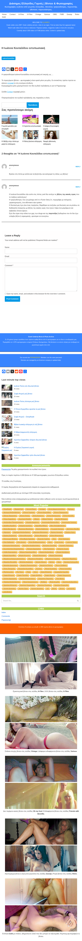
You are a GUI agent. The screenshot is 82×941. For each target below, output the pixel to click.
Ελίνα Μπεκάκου (56, 535)
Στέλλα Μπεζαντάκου (27, 578)
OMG (55, 14)
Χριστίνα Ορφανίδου (27, 585)
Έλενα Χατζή (24, 516)
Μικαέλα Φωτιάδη (10, 562)
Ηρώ (50, 542)
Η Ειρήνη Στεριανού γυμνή (24, 447)
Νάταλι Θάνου (41, 562)
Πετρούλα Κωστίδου (25, 569)
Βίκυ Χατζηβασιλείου (57, 526)
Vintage (38, 14)
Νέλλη (51, 562)
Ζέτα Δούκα (21, 542)
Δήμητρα (7, 532)
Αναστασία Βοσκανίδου (50, 522)
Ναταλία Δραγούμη (10, 565)
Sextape (42, 509)
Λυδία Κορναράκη (10, 552)
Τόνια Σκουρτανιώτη (30, 582)
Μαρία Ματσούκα (39, 555)
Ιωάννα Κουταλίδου (8, 58)
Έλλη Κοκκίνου (38, 516)
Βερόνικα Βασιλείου (26, 529)
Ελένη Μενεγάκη (26, 535)
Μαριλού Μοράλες (69, 559)
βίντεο (62, 588)
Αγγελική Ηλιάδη (25, 519)
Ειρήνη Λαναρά (56, 532)
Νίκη (59, 562)
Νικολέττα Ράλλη (46, 565)
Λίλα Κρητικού (49, 549)
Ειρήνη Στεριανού (10, 535)
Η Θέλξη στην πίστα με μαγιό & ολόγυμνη (10, 142)
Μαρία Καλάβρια (63, 552)
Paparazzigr (6, 469)
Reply (78, 166)
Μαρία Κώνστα (24, 555)
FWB (62, 14)
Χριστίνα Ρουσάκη (44, 585)
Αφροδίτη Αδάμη (41, 526)
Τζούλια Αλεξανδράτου (12, 582)
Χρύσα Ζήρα (23, 588)
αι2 (48, 588)
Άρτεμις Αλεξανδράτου (12, 512)
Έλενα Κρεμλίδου (44, 512)
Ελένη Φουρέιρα (41, 535)
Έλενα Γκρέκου (28, 512)
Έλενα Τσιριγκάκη (10, 516)
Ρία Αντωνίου (8, 572)
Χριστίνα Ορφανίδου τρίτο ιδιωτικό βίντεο (29, 455)
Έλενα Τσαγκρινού (60, 512)
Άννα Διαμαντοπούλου (57, 509)
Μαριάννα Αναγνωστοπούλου (14, 559)
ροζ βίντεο (7, 592)
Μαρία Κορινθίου (10, 555)
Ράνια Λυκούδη (65, 569)
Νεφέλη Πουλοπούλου (29, 565)
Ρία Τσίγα (20, 572)
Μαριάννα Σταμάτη (52, 559)
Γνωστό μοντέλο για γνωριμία (9, 127)
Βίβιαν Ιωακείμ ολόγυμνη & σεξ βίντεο (28, 424)
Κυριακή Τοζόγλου (66, 545)
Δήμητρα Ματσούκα (40, 532)
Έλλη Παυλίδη (68, 516)
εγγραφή (10, 83)
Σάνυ (35, 572)
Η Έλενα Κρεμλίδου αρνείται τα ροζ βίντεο (29, 409)
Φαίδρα (43, 582)
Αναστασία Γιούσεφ (69, 522)
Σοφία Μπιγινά (9, 575)
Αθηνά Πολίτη (47, 519)
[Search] (78, 600)
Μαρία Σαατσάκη (55, 555)
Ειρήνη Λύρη (70, 532)
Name (7, 247)
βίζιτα (54, 588)
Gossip (69, 14)
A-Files (21, 14)
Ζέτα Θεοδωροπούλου (37, 542)
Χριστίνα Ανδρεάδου (70, 582)
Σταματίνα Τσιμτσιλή (45, 578)
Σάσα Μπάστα (46, 572)
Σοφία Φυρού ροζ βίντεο (23, 394)
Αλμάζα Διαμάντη (32, 522)
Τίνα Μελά (60, 578)
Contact (12, 14)
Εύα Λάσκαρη (64, 539)
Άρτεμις (71, 509)
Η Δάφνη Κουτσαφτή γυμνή (51, 127)
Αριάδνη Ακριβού (10, 526)
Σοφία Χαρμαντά (64, 575)
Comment (9, 265)
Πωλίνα (39, 569)
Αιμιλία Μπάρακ (61, 519)
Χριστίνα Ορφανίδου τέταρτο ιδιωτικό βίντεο (30, 440)
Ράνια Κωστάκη (50, 569)
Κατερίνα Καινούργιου (11, 545)
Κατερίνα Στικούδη (49, 545)
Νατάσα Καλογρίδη (71, 562)
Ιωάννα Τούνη (72, 542)
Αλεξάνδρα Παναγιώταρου (13, 522)
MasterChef (19, 509)
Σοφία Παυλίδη (23, 575)
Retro (77, 14)
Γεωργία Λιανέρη (57, 529)
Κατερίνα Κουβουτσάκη (31, 545)
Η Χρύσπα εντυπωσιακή (31, 126)
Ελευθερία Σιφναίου (27, 539)
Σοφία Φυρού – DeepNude (24, 417)
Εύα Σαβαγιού (9, 542)
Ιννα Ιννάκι (59, 542)
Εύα (54, 539)
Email (7, 256)
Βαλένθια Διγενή (9, 529)
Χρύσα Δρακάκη (9, 588)
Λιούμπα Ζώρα (62, 549)
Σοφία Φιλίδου (36, 575)
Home (4, 14)
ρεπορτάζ (71, 588)
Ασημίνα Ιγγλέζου (25, 526)
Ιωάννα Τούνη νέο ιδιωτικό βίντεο (26, 386)
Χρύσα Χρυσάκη (37, 588)
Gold (4, 17)
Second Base (31, 509)
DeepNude (7, 509)
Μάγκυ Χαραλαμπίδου (28, 552)
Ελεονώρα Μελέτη (10, 539)
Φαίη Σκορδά (54, 582)
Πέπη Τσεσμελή (9, 569)
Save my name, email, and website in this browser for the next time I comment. (36, 294)
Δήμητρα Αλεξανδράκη (21, 532)
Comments (6, 616)
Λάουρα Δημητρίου (33, 549)
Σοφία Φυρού (49, 575)
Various (47, 14)
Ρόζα (28, 572)
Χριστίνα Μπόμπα (10, 585)
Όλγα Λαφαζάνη (9, 519)
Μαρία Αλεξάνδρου (46, 552)
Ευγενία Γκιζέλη (43, 539)
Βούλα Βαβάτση (42, 529)
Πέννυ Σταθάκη (61, 565)
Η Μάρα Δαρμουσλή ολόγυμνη (25, 432)
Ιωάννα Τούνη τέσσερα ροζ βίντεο (26, 401)
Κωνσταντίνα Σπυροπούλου (13, 549)
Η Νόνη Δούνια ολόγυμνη (32, 141)
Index (4, 612)
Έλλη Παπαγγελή (53, 516)
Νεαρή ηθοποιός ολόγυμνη (49, 142)
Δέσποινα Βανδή (73, 529)
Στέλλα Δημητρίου (10, 578)
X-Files (29, 14)
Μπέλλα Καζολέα (26, 562)
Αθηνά (36, 519)
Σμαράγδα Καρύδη (61, 572)
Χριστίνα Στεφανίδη (61, 585)
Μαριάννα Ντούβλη (35, 559)
